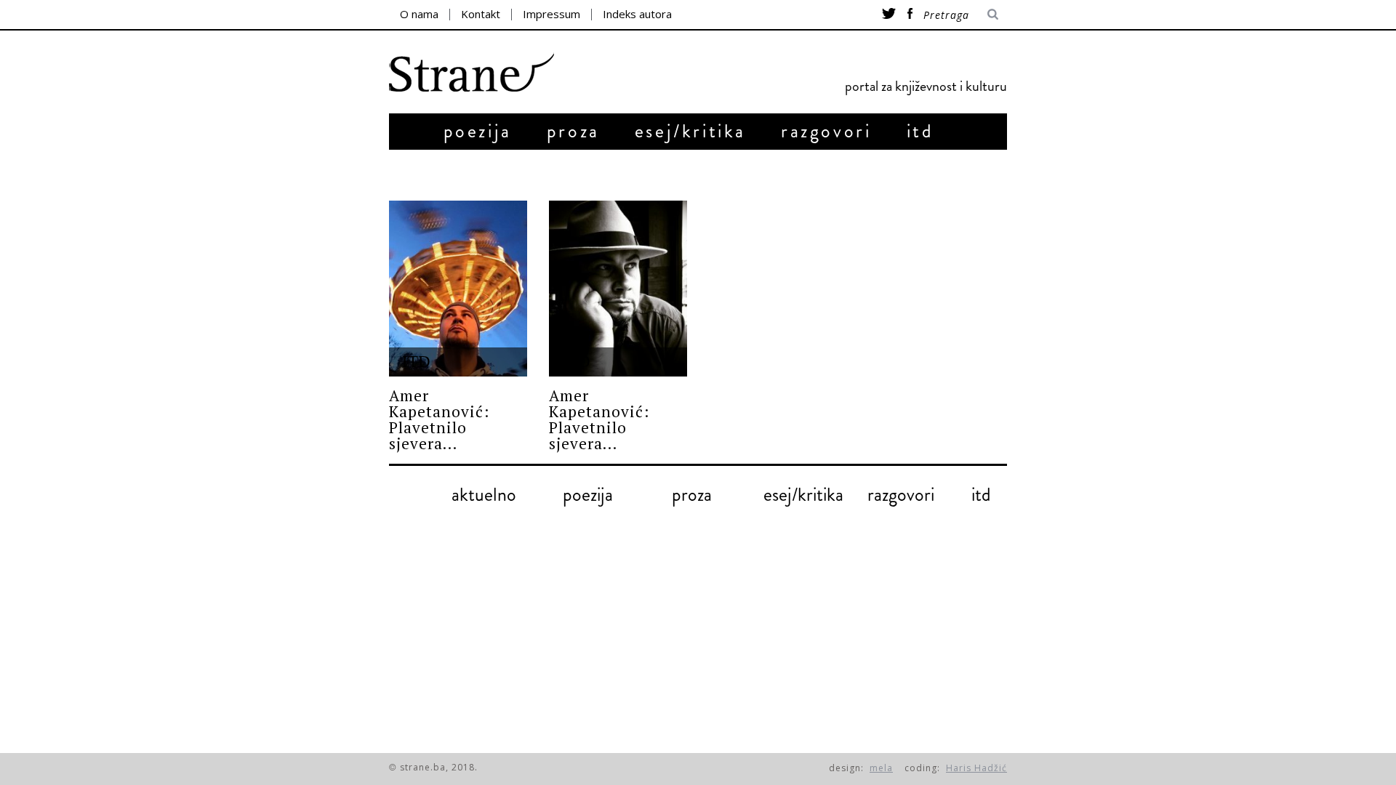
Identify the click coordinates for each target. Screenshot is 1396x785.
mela (881, 768)
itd (920, 131)
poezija (478, 131)
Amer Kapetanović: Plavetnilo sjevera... (439, 419)
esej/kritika (690, 131)
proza (573, 131)
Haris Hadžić (976, 768)
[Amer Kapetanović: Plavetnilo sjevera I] (618, 289)
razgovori (826, 131)
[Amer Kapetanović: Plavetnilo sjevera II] (458, 289)
